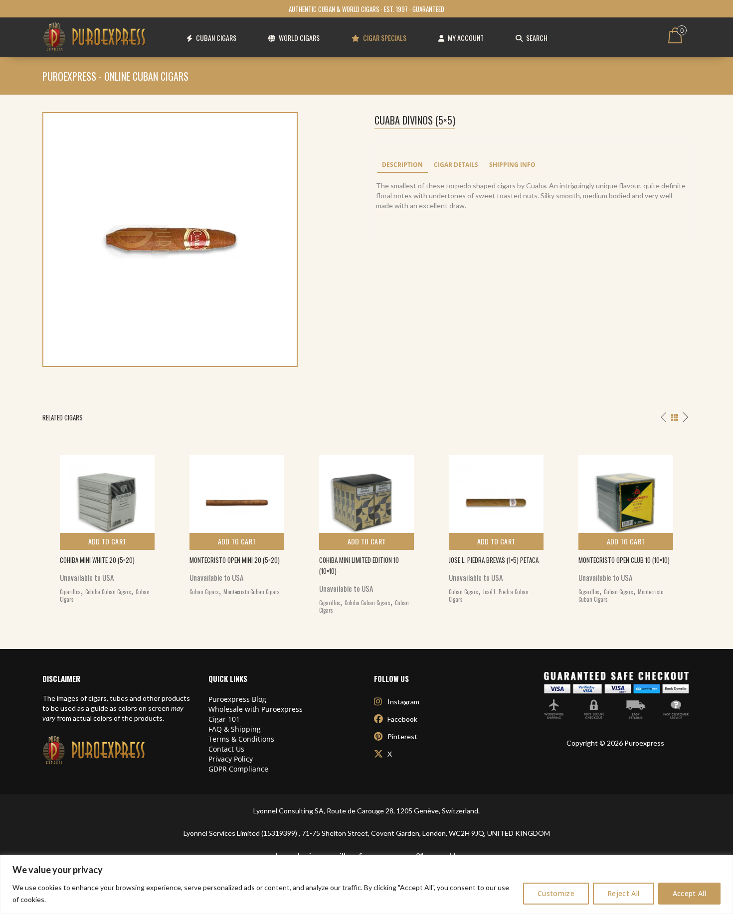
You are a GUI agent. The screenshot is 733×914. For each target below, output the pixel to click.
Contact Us (226, 749)
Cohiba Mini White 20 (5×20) (97, 560)
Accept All (690, 893)
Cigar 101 (224, 719)
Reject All (623, 893)
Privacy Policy (230, 759)
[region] (366, 884)
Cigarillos (70, 592)
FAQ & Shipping (234, 729)
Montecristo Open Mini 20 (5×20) (234, 560)
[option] (107, 527)
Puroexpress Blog (237, 699)
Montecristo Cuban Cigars (251, 592)
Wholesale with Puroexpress (255, 709)
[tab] (402, 165)
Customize (556, 893)
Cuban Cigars (204, 592)
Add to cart (107, 541)
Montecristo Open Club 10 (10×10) (624, 560)
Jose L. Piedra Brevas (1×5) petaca (494, 560)
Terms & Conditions (241, 739)
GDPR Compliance (238, 769)
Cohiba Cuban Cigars (108, 592)
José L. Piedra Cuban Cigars (489, 596)
